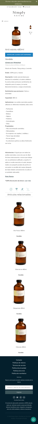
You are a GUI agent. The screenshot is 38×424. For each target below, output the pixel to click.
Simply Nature (14, 416)
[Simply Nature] (19, 14)
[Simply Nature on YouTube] (17, 397)
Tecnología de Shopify (21, 418)
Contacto (19, 360)
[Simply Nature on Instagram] (20, 397)
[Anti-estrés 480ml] (16, 36)
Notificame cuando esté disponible (19, 54)
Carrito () (27, 7)
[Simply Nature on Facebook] (14, 397)
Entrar (19, 7)
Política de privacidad (19, 368)
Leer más (28, 181)
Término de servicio (19, 365)
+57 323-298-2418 (12, 7)
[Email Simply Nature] (24, 397)
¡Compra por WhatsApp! (13, 62)
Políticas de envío (19, 371)
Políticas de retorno (19, 363)
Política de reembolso (19, 373)
